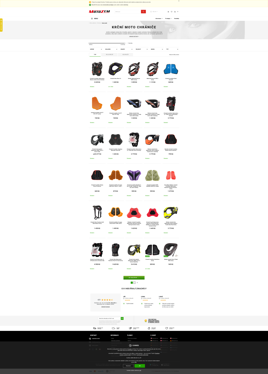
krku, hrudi (104, 23)
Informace (158, 18)
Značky (123, 49)
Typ (167, 49)
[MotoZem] (99, 11)
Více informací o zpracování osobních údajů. (108, 323)
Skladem (107, 49)
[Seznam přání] (171, 11)
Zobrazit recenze (105, 306)
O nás (112, 338)
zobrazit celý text (133, 36)
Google (129, 349)
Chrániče (99, 23)
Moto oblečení (93, 23)
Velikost (138, 49)
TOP (95, 54)
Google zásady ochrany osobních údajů (110, 321)
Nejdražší (125, 54)
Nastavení (128, 365)
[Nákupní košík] (175, 11)
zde (140, 370)
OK (139, 365)
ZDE (136, 362)
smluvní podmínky (116, 322)
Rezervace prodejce (132, 338)
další (137, 283)
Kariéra (129, 340)
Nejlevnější (109, 54)
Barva (153, 49)
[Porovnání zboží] (168, 11)
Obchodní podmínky (115, 340)
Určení (92, 49)
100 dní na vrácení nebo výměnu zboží (153, 321)
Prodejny (167, 18)
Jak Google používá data (142, 355)
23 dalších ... (134, 277)
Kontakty (176, 18)
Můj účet (154, 11)
